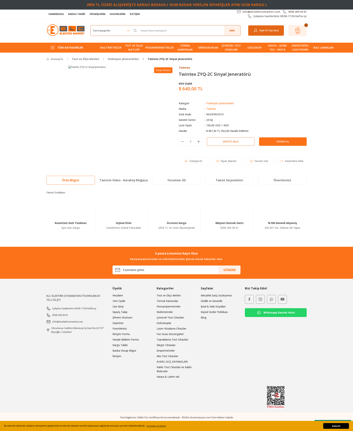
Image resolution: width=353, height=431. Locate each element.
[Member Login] (255, 30)
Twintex (211, 109)
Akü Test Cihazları (167, 356)
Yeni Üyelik (119, 301)
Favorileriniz (120, 328)
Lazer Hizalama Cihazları (171, 328)
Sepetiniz (118, 323)
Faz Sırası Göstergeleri (170, 334)
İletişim (117, 356)
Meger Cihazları (166, 345)
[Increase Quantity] (198, 142)
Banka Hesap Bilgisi (124, 350)
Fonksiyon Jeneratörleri (220, 103)
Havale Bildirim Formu (126, 339)
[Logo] (66, 30)
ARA (232, 30)
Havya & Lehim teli (168, 376)
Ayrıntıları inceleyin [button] (156, 426)
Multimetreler (165, 312)
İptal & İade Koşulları (213, 306)
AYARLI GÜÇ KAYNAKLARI (172, 361)
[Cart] (297, 30)
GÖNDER (229, 270)
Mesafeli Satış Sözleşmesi (216, 295)
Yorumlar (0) (176, 180)
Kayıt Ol (263, 30)
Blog (203, 317)
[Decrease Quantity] (182, 142)
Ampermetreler (166, 350)
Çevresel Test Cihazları (170, 317)
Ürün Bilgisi (70, 180)
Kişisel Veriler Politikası (214, 312)
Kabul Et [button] (336, 426)
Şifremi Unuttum (122, 317)
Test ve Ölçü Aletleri (169, 295)
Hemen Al (282, 141)
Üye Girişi (118, 306)
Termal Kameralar (167, 301)
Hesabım (118, 295)
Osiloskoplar (164, 323)
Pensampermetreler (169, 306)
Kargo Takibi (120, 345)
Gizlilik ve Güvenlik (211, 301)
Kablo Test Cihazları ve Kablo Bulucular (174, 369)
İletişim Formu (121, 334)
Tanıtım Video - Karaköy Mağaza (124, 180)
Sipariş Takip (120, 312)
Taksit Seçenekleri (229, 180)
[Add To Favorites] (292, 161)
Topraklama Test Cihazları (172, 339)
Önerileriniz (282, 180)
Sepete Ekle (231, 141)
